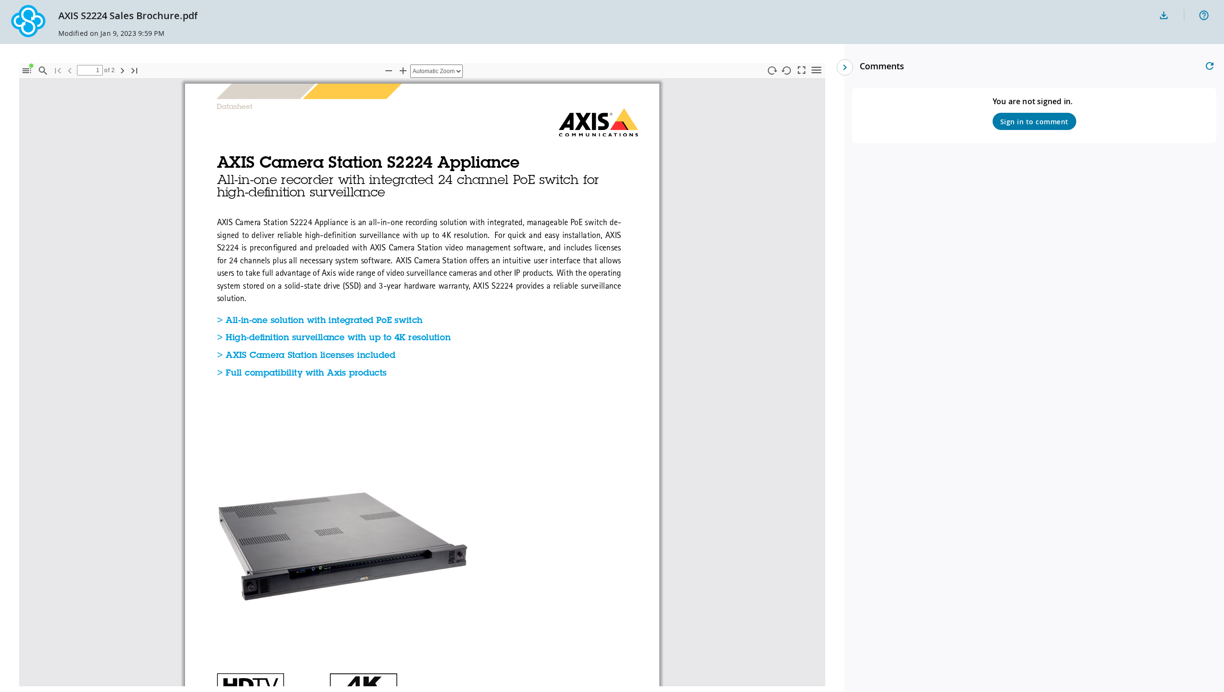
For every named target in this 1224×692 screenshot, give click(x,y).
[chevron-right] (844, 67)
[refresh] (1209, 65)
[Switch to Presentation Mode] (801, 69)
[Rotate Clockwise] (772, 71)
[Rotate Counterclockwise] (786, 71)
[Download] (1163, 15)
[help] (1203, 15)
